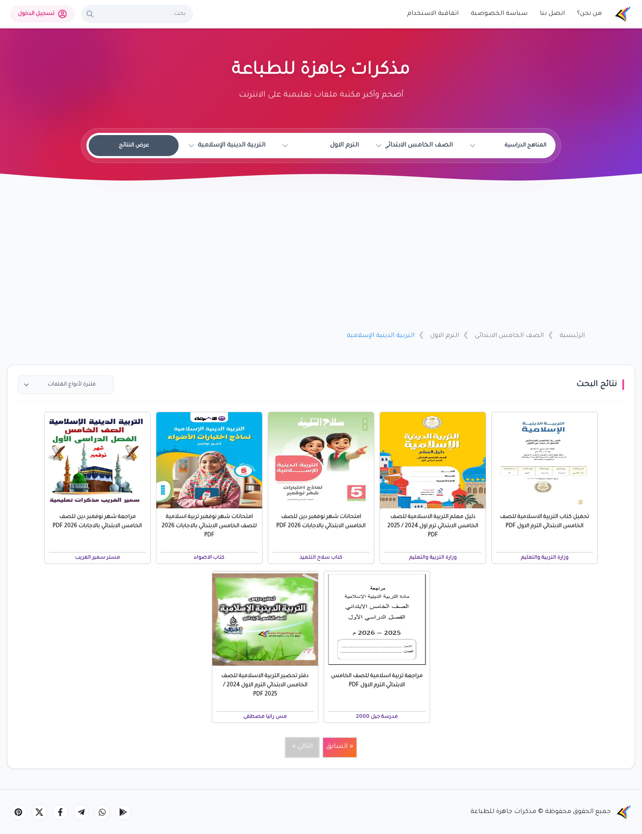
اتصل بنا (552, 13)
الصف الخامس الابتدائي (509, 336)
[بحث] (89, 13)
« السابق (339, 747)
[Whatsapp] (102, 812)
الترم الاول (444, 336)
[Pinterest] (18, 812)
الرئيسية (572, 336)
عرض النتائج (134, 145)
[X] (39, 812)
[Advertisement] (321, 259)
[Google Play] (123, 812)
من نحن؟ (589, 13)
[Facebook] (60, 812)
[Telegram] (81, 812)
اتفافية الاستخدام (433, 13)
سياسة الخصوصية (499, 13)
